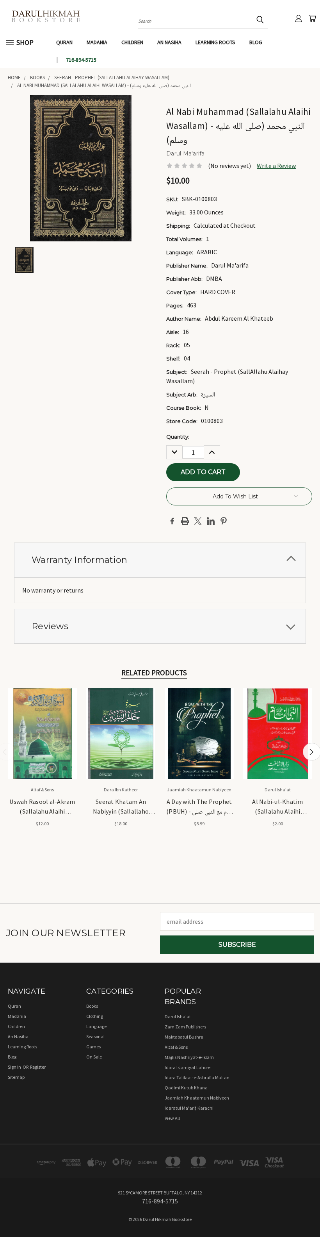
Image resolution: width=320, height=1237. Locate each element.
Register (38, 1067)
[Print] (185, 521)
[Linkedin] (211, 521)
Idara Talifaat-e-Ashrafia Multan (197, 1077)
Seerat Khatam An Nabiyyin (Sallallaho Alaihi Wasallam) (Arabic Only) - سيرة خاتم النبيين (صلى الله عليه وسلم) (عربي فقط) (121, 807)
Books (92, 1006)
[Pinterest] (224, 521)
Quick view (42, 724)
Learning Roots (215, 42)
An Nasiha (169, 42)
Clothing (94, 1016)
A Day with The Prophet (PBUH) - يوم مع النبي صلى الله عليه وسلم (199, 807)
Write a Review (276, 166)
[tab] (160, 560)
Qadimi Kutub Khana (186, 1088)
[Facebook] (172, 521)
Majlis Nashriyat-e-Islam (189, 1057)
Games (93, 1047)
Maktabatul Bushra (184, 1037)
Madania (97, 42)
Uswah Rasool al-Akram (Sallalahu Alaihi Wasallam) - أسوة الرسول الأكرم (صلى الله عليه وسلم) (42, 807)
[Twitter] (198, 521)
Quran (64, 42)
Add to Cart (42, 740)
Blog (255, 42)
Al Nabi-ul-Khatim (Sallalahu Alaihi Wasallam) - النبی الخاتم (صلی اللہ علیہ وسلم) (277, 807)
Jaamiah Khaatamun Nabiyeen (197, 1098)
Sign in (15, 1067)
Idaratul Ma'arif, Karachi (189, 1108)
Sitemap (16, 1077)
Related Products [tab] (154, 672)
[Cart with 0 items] (312, 18)
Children (132, 42)
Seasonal (95, 1036)
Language (96, 1026)
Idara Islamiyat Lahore (187, 1067)
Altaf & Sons (176, 1047)
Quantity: (177, 437)
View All (172, 1118)
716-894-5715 (81, 59)
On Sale (94, 1057)
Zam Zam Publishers (185, 1027)
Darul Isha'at (178, 1016)
